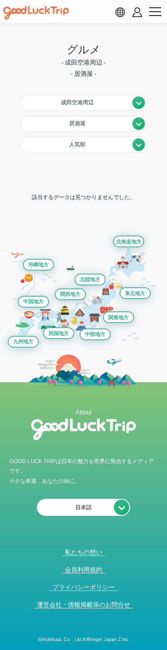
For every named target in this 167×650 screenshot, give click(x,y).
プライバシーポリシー (83, 587)
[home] (36, 13)
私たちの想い (83, 552)
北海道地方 (128, 242)
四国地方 (59, 333)
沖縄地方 (38, 264)
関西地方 (70, 294)
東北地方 (135, 293)
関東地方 (118, 317)
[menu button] (155, 12)
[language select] (120, 12)
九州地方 (23, 341)
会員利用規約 (83, 569)
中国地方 (33, 301)
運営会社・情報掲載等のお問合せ (83, 604)
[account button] (137, 12)
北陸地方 (90, 279)
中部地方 (95, 334)
